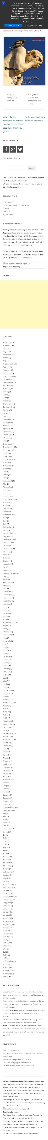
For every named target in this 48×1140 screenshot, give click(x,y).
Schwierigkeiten (9, 807)
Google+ (13, 149)
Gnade (5, 558)
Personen (6, 739)
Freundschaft (8, 499)
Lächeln (6, 656)
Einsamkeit (7, 434)
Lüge (5, 681)
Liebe (5, 675)
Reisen (5, 782)
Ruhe (5, 792)
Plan (4, 749)
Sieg (4, 813)
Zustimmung (8, 970)
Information (7, 595)
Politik (5, 755)
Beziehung (7, 388)
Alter (5, 348)
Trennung (6, 866)
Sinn (4, 816)
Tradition (6, 856)
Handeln (6, 564)
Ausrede (6, 367)
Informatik (7, 592)
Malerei (6, 687)
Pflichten (6, 742)
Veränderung (8, 884)
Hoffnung (6, 582)
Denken (6, 410)
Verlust (5, 912)
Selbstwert (7, 810)
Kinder (5, 616)
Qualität (6, 764)
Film (4, 484)
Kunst (5, 650)
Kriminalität (7, 641)
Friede (5, 502)
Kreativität (7, 635)
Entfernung (7, 444)
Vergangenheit (8, 896)
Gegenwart (7, 515)
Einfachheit (7, 431)
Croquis (6, 208)
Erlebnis (6, 462)
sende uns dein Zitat (19, 181)
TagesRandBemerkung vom (22, 31)
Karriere (6, 613)
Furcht (5, 505)
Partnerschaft (8, 733)
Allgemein (6, 345)
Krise (5, 644)
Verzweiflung (8, 924)
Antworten (7, 354)
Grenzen (6, 561)
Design (5, 413)
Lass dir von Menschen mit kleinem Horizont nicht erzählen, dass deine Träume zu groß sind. (13, 124)
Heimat (6, 570)
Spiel (5, 819)
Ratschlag (6, 770)
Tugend (6, 869)
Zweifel (5, 976)
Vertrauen (7, 921)
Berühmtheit (8, 379)
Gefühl (5, 511)
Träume (6, 862)
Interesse (6, 604)
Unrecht (6, 875)
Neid (5, 718)
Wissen (5, 943)
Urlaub (5, 878)
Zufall (5, 958)
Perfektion (7, 736)
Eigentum (6, 428)
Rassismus (7, 767)
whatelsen (7, 1019)
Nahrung (6, 712)
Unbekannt (7, 872)
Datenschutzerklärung (33, 26)
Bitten (5, 394)
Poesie (5, 752)
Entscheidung (8, 447)
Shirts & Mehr (8, 202)
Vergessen (7, 903)
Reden (5, 776)
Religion (6, 786)
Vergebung (7, 899)
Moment (6, 699)
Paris (5, 730)
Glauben (6, 551)
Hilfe (5, 579)
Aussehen (6, 370)
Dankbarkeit (7, 407)
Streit (5, 844)
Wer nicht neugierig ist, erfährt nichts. (17, 1062)
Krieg (5, 638)
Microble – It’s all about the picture (16, 205)
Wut (4, 949)
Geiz (4, 521)
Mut (4, 709)
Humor (6, 585)
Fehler (5, 475)
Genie (5, 530)
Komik (5, 619)
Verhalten (6, 906)
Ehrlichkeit (7, 422)
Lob (4, 678)
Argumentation (9, 364)
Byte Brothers (8, 214)
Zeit (39, 101)
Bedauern (11, 101)
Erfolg (9, 97)
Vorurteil (6, 930)
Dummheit (7, 419)
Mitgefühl (6, 693)
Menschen (7, 690)
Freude (5, 496)
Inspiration (7, 601)
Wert (5, 939)
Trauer (5, 859)
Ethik (5, 471)
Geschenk (6, 536)
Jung (4, 607)
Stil (4, 835)
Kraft (5, 628)
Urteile (5, 881)
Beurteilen (7, 385)
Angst (5, 351)
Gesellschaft (7, 539)
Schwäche (7, 804)
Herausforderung (9, 573)
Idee (4, 588)
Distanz (6, 416)
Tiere (5, 850)
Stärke (5, 832)
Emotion (6, 438)
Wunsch (6, 946)
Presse (5, 758)
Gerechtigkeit (8, 533)
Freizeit (6, 493)
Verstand (6, 918)
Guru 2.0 (6, 211)
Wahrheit (6, 933)
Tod (4, 853)
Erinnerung (7, 459)
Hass (5, 567)
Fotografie (7, 487)
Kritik (5, 647)
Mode (5, 696)
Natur (5, 715)
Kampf (5, 610)
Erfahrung (7, 450)
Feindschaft (7, 481)
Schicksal (6, 795)
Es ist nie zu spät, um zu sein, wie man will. (19, 1066)
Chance (6, 401)
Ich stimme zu (13, 26)
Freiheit (6, 490)
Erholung (6, 456)
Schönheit (7, 801)
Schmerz (6, 798)
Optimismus (7, 724)
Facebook (6, 149)
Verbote (6, 890)
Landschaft (7, 659)
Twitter (20, 149)
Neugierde (7, 721)
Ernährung (7, 465)
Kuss (5, 653)
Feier (5, 478)
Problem (6, 761)
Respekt (6, 789)
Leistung (6, 669)
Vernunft (6, 915)
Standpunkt (7, 829)
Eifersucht (7, 425)
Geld (5, 524)
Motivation (7, 702)
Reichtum (6, 779)
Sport (5, 822)
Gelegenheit (7, 527)
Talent (5, 847)
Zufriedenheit (8, 961)
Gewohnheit (7, 548)
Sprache (6, 826)
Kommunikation (9, 622)
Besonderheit (8, 382)
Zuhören (6, 964)
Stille (5, 838)
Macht (5, 684)
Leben (15, 97)
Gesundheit (7, 542)
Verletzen (6, 909)
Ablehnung (7, 342)
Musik (5, 705)
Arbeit (5, 358)
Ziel (4, 955)
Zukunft (31, 97)
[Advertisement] (24, 304)
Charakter (7, 404)
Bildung (6, 391)
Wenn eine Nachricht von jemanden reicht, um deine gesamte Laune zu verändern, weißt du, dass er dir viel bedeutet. (23, 995)
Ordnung (6, 727)
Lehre (5, 665)
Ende (5, 441)
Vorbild (6, 927)
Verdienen (7, 893)
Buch (5, 398)
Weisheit (6, 936)
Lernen (5, 672)
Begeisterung (8, 376)
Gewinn (6, 545)
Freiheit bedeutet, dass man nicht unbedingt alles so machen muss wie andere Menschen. (24, 1013)
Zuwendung (7, 973)
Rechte (5, 773)
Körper (5, 625)
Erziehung (7, 468)
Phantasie (7, 745)
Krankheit (6, 632)
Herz (5, 576)
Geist (5, 518)
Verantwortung (9, 887)
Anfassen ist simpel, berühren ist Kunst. (18, 1059)
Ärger (5, 361)
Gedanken (7, 508)
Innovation (7, 598)
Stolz (5, 841)
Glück (5, 555)
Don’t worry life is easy (11, 1050)
